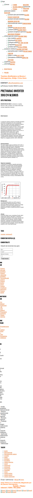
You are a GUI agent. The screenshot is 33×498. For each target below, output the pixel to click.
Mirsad (16, 479)
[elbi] (19, 490)
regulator (7, 470)
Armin (22, 479)
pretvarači (9, 234)
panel (6, 464)
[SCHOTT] (8, 492)
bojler (6, 451)
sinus (6, 472)
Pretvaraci (18, 41)
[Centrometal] (3, 490)
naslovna (26, 5)
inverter (3, 234)
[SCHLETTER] (3, 492)
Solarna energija (18, 7)
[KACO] (24, 490)
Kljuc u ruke (20, 56)
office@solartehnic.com (15, 83)
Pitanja (15, 9)
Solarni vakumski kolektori (18, 20)
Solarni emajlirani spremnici (19, 33)
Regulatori (18, 45)
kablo (6, 457)
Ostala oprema (22, 47)
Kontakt (12, 64)
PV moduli (18, 38)
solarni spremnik (9, 476)
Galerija (12, 62)
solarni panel (8, 475)
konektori (7, 460)
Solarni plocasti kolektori (18, 16)
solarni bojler (8, 473)
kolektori (7, 459)
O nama (15, 5)
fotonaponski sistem (10, 454)
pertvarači (7, 465)
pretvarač (7, 467)
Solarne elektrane (22, 49)
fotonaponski (8, 452)
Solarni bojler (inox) (19, 28)
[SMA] (8, 490)
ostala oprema (8, 462)
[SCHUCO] (13, 492)
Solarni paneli (22, 36)
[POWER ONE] (29, 490)
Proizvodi (26, 8)
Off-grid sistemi (23, 43)
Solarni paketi (22, 30)
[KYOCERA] (13, 490)
